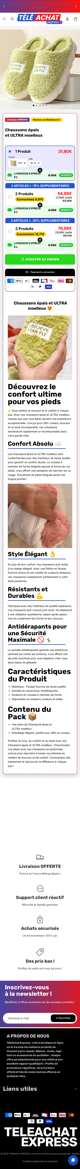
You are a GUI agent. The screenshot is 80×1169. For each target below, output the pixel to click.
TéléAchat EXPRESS (19, 1153)
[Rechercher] (12, 19)
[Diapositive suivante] (76, 6)
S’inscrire (63, 1018)
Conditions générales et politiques (40, 1161)
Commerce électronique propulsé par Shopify (55, 1153)
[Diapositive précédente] (4, 6)
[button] (40, 163)
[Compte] (67, 19)
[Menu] (4, 19)
